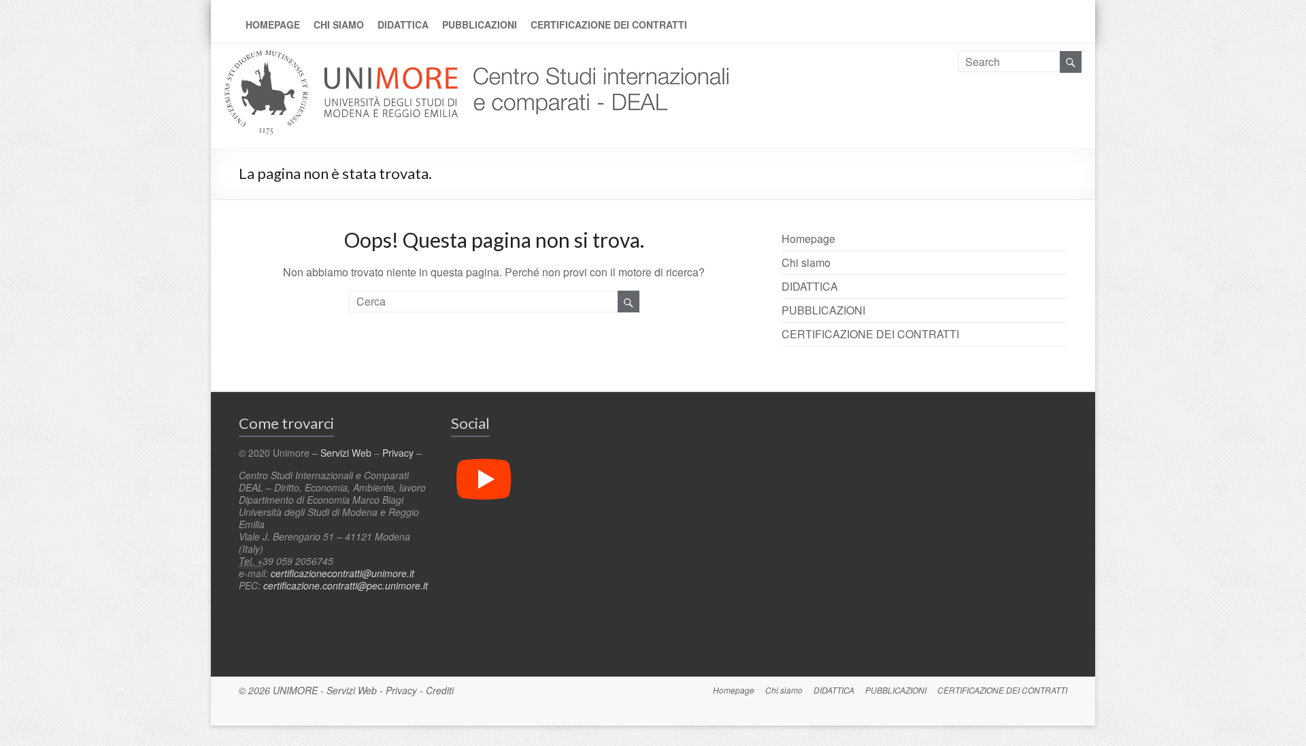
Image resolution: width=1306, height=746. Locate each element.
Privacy (398, 452)
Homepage (273, 24)
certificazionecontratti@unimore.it (342, 573)
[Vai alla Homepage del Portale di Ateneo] (342, 58)
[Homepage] (597, 58)
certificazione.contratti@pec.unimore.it (345, 585)
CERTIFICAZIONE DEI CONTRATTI (609, 24)
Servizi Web (345, 452)
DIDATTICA (403, 24)
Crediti (440, 690)
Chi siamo (339, 24)
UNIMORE (295, 690)
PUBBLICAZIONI (479, 24)
